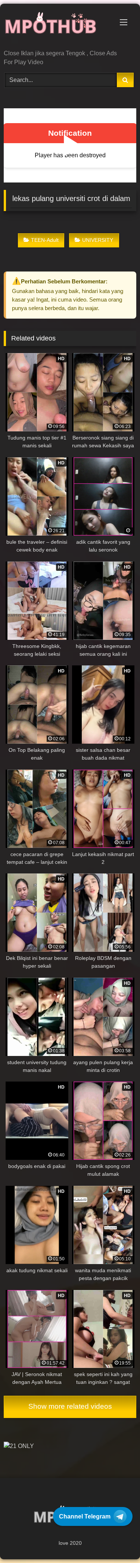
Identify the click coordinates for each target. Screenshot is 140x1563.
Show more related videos (70, 1406)
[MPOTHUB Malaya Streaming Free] (57, 27)
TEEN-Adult (45, 240)
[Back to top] (117, 1541)
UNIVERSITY (97, 240)
